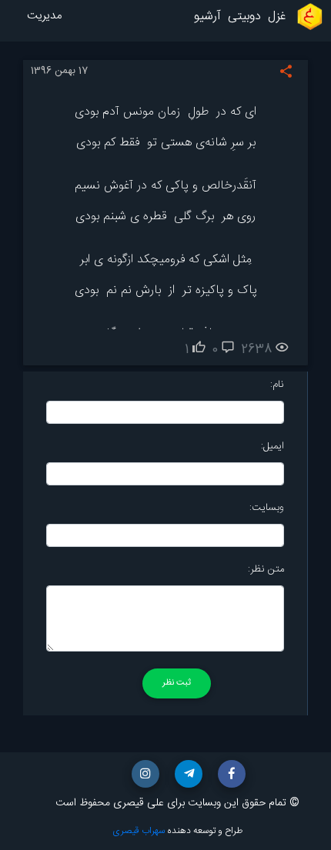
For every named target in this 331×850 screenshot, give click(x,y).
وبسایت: (266, 507)
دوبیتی (244, 16)
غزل (277, 16)
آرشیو (207, 16)
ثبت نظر (176, 682)
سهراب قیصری (138, 830)
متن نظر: (266, 569)
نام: (277, 384)
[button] (232, 774)
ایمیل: (272, 446)
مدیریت (44, 16)
